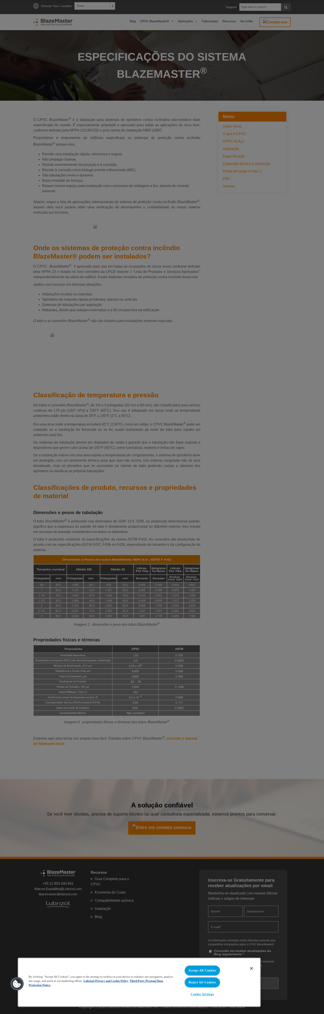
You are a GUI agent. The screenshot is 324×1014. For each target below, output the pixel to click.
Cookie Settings (202, 994)
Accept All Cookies (202, 970)
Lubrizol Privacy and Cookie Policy (106, 981)
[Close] (251, 968)
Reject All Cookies (202, 982)
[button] (17, 984)
